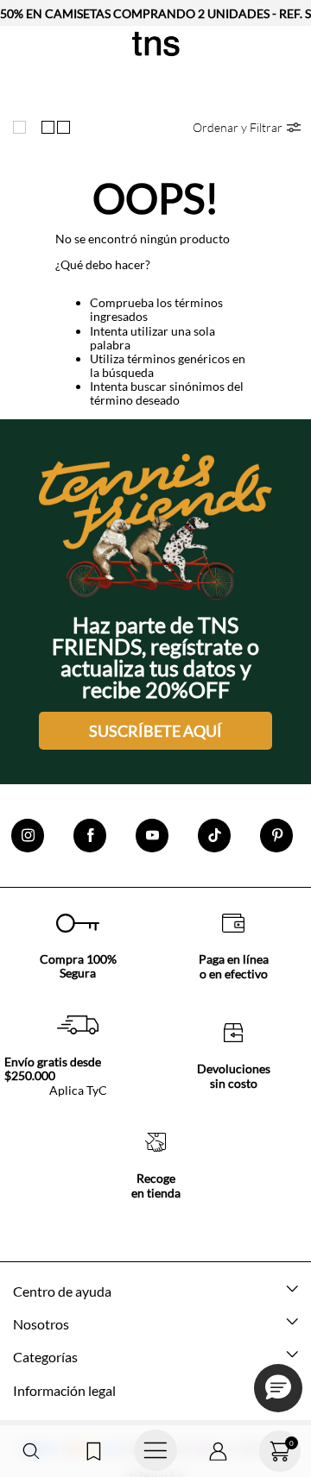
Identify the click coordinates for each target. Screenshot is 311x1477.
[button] (31, 1451)
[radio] (23, 127)
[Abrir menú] (155, 1451)
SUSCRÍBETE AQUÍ (155, 730)
